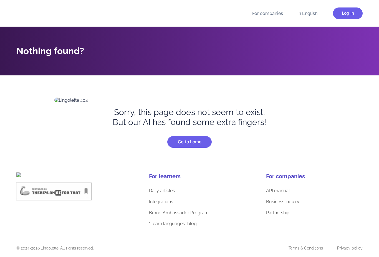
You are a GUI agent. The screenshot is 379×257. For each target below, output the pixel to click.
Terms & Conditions (306, 248)
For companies (267, 13)
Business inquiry (282, 201)
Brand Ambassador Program (179, 212)
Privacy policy (350, 248)
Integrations (161, 201)
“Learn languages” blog (173, 223)
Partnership (277, 212)
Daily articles (162, 190)
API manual (278, 190)
